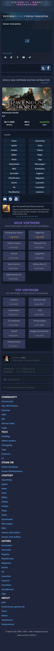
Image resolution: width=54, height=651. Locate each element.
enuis (45, 631)
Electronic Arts (40, 300)
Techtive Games (14, 243)
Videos (40, 150)
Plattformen (14, 178)
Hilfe (4, 414)
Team (4, 611)
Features (6, 453)
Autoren (40, 192)
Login (4, 427)
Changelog (7, 445)
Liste (20, 16)
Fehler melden (9, 440)
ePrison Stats (8, 423)
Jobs (4, 602)
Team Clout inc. (14, 264)
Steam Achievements (12, 471)
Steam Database (10, 466)
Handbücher (14, 192)
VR (14, 187)
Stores (14, 183)
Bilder (14, 155)
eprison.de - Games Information (26, 3)
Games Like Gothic (11, 532)
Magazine (40, 178)
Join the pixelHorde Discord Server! (28, 206)
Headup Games (14, 342)
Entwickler (40, 169)
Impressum (7, 619)
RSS (3, 419)
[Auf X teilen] (43, 68)
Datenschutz (8, 624)
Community (7, 401)
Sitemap (6, 410)
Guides (14, 150)
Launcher (40, 183)
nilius (23, 357)
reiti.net (14, 253)
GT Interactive (14, 321)
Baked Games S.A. (13, 274)
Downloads (14, 164)
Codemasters (14, 310)
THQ (40, 310)
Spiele (14, 145)
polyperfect (39, 253)
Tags (40, 159)
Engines (39, 173)
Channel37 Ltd (40, 243)
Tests (40, 145)
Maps (39, 155)
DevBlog (6, 436)
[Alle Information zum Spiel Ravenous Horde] (27, 99)
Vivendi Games (40, 321)
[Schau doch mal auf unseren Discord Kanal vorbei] (4, 198)
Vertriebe (14, 173)
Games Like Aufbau (11, 536)
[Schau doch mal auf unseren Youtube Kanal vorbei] (17, 198)
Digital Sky (39, 233)
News (14, 141)
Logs (4, 449)
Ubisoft (14, 331)
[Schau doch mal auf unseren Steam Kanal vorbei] (10, 198)
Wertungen (40, 164)
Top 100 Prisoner (10, 405)
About (5, 615)
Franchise (40, 187)
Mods (14, 159)
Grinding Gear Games (14, 233)
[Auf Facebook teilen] (48, 68)
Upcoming (39, 141)
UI (3, 458)
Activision (14, 300)
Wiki (14, 169)
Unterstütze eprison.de (13, 606)
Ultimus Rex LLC (39, 264)
